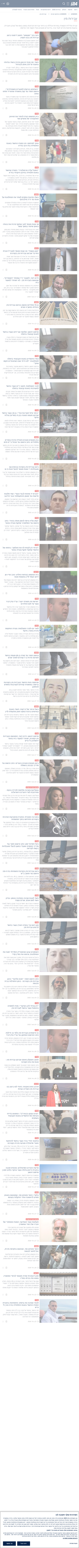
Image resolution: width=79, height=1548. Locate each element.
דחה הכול (24, 1543)
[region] (39, 1530)
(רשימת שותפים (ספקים (70, 1538)
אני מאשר (9, 1543)
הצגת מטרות (73, 1543)
